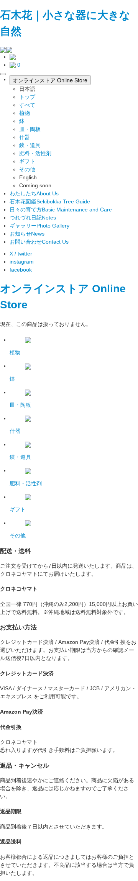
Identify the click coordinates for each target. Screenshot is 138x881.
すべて (27, 105)
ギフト (27, 161)
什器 (24, 137)
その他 (27, 169)
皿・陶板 (30, 129)
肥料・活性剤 (35, 153)
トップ (27, 97)
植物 (24, 113)
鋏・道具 (30, 145)
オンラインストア (44, 289)
